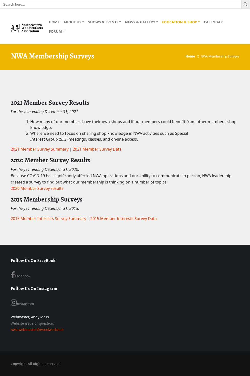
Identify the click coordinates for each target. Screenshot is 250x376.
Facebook (22, 276)
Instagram (25, 303)
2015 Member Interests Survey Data (123, 218)
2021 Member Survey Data (97, 149)
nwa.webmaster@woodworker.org (38, 329)
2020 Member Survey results (37, 188)
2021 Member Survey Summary (40, 149)
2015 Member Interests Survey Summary (48, 218)
